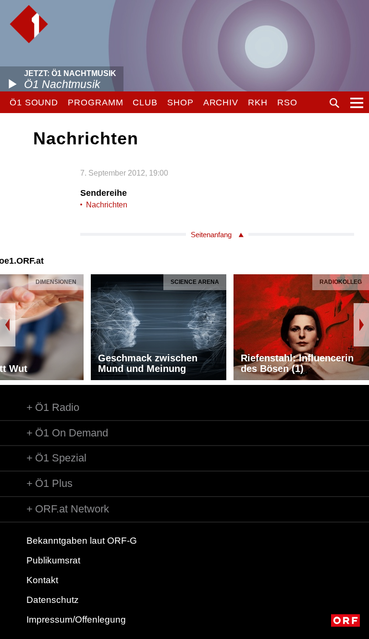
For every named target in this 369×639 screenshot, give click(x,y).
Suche (334, 103)
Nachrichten (106, 205)
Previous (7, 324)
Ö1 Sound (34, 102)
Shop (180, 102)
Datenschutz (52, 600)
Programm (95, 102)
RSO (287, 102)
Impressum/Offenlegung (76, 619)
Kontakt (42, 580)
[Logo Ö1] (29, 24)
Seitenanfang (211, 234)
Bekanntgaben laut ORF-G (81, 541)
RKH (258, 102)
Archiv (220, 102)
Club (145, 102)
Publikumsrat (53, 560)
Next (361, 324)
